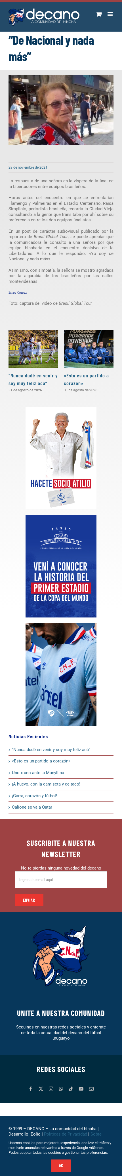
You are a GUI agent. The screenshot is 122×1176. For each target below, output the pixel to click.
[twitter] (41, 1089)
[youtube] (81, 1089)
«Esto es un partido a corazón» (41, 761)
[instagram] (51, 1089)
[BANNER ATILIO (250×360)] (61, 408)
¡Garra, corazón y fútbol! (34, 795)
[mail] (91, 1089)
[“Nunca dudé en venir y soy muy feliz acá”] (33, 349)
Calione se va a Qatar (32, 807)
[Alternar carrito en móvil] (99, 14)
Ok (61, 1165)
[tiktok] (71, 1089)
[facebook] (30, 1089)
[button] (13, 361)
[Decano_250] (61, 625)
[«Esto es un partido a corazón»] (88, 349)
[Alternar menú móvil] (110, 14)
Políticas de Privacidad (65, 1134)
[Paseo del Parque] (61, 517)
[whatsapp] (61, 1089)
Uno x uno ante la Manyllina (38, 772)
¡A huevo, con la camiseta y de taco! (46, 784)
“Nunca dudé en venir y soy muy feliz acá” (51, 749)
